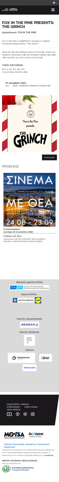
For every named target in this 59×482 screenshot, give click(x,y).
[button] (5, 469)
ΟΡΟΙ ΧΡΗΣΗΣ (13, 410)
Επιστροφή (49, 157)
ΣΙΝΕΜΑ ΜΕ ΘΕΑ (12, 236)
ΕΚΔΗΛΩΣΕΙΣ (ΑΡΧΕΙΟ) (18, 404)
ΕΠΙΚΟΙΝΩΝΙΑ (13, 407)
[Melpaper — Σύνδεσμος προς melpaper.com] (46, 299)
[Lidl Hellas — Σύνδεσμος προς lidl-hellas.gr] (34, 299)
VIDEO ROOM (30, 407)
